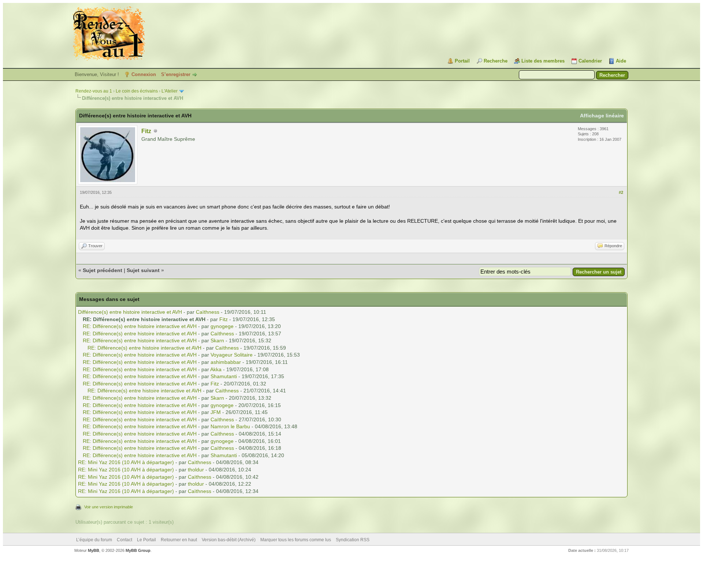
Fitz (146, 131)
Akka (216, 369)
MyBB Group (138, 550)
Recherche (495, 61)
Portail (462, 61)
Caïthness (207, 312)
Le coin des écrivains (137, 91)
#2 (621, 192)
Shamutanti (224, 376)
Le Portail (146, 539)
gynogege (222, 326)
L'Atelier (169, 91)
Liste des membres (543, 61)
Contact (124, 539)
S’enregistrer (175, 74)
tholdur (196, 469)
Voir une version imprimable (108, 507)
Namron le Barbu (230, 426)
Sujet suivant (143, 270)
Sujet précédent (102, 270)
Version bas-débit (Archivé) (229, 539)
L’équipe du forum (94, 539)
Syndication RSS (352, 539)
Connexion (143, 74)
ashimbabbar (226, 362)
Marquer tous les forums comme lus (295, 539)
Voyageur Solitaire (232, 355)
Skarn (217, 340)
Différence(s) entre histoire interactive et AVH (130, 312)
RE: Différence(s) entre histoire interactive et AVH (140, 326)
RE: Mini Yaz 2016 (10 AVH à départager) (126, 462)
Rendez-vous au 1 (93, 91)
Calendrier (590, 61)
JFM (216, 412)
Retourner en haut (179, 539)
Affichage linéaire (602, 115)
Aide (621, 61)
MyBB (93, 550)
